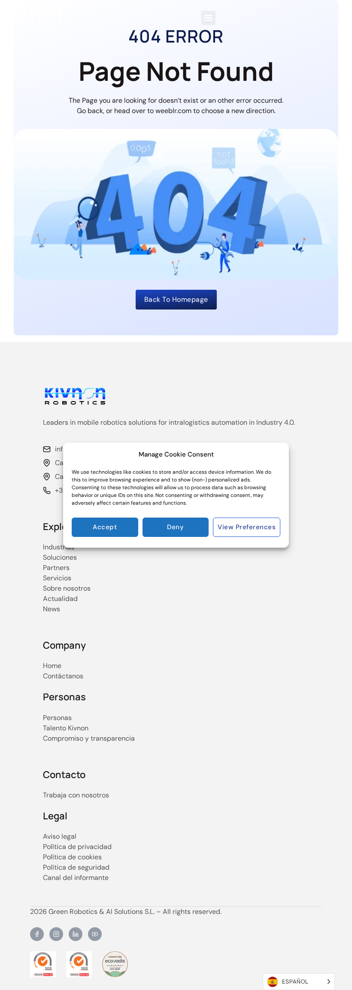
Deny (175, 527)
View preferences (247, 527)
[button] (208, 18)
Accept (105, 527)
